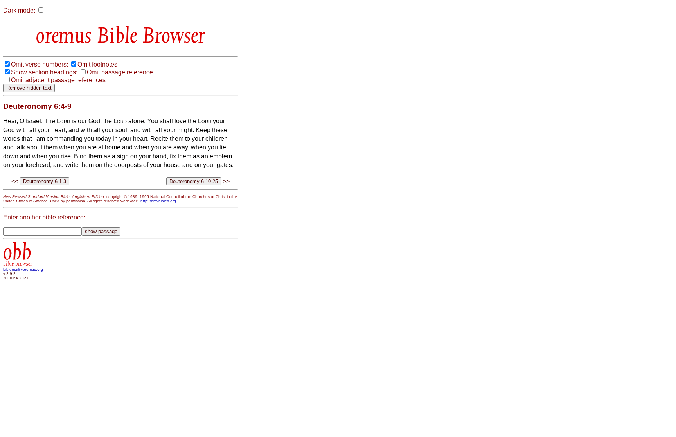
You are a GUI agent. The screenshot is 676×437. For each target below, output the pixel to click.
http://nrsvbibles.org (158, 201)
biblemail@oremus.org (23, 269)
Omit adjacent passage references (58, 80)
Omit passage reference (120, 72)
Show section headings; (44, 72)
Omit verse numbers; (39, 64)
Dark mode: (19, 10)
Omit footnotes (97, 64)
